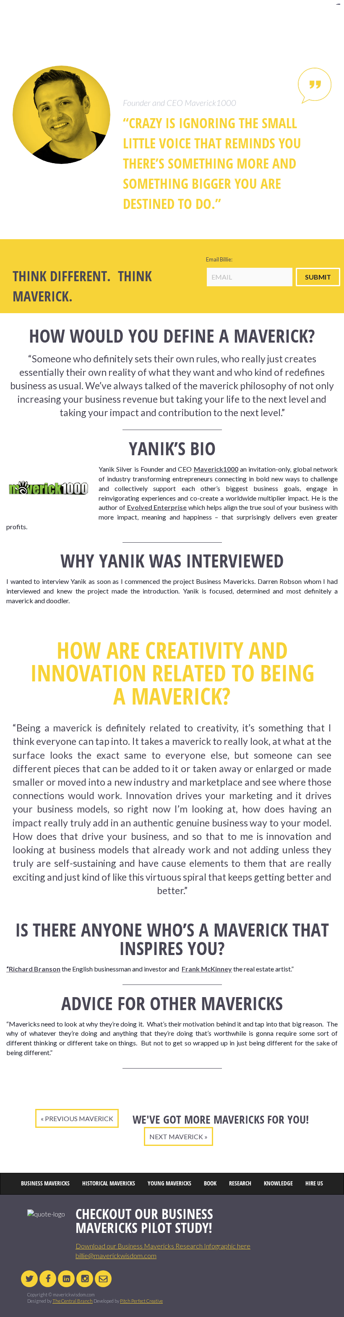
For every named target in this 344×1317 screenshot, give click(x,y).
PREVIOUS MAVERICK (79, 1118)
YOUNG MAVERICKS (199, 18)
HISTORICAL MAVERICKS (110, 18)
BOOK (232, 18)
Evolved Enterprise (157, 507)
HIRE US (316, 18)
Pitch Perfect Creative (141, 1301)
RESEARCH (257, 18)
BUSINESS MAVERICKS (61, 18)
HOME (26, 18)
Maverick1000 (216, 469)
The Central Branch (72, 1301)
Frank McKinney (207, 969)
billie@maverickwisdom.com (116, 1255)
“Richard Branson (33, 969)
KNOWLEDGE (288, 18)
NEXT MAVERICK (176, 1136)
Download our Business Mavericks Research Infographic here (163, 1246)
